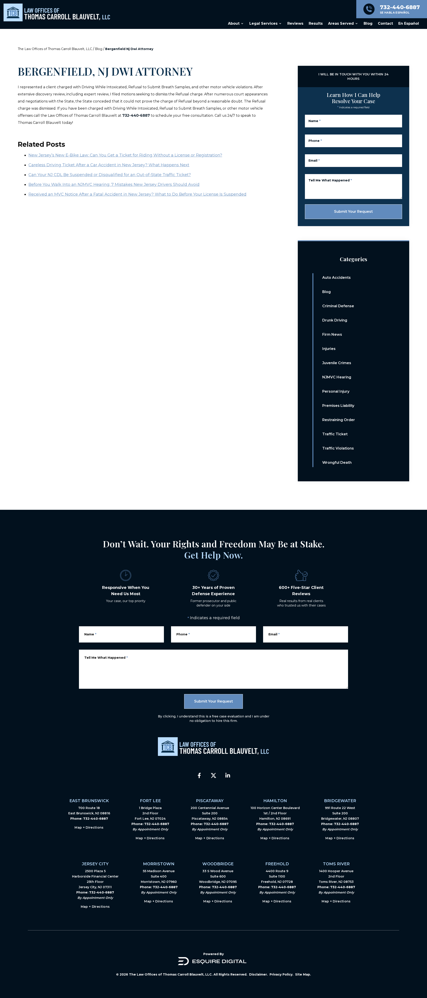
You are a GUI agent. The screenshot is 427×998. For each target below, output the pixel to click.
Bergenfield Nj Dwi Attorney (129, 49)
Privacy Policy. (281, 974)
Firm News (332, 334)
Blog (98, 49)
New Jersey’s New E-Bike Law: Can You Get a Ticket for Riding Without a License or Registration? (125, 155)
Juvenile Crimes (336, 363)
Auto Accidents (336, 277)
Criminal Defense (338, 306)
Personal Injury (335, 391)
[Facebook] (199, 775)
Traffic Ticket (335, 434)
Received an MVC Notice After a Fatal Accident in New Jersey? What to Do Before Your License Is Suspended (137, 194)
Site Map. (303, 974)
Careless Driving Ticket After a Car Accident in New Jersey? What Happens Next (108, 165)
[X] (213, 775)
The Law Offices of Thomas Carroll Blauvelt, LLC (55, 49)
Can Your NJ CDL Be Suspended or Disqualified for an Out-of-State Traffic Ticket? (109, 174)
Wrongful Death (337, 462)
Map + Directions (89, 827)
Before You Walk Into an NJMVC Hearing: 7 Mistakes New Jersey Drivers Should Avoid (113, 184)
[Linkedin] (227, 775)
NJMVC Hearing (336, 377)
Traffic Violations (338, 448)
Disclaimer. (258, 974)
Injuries (329, 349)
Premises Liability (338, 406)
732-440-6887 (136, 115)
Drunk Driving (334, 320)
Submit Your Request (353, 211)
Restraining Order (338, 420)
